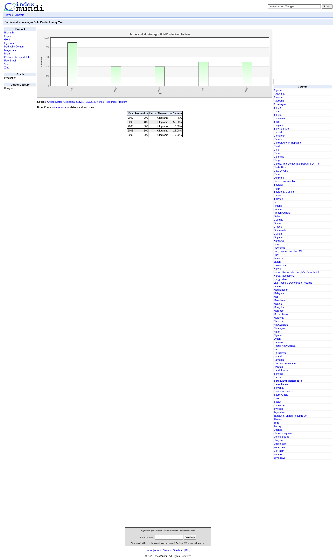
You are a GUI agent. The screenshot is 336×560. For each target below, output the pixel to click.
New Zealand (281, 324)
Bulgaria (278, 125)
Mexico (278, 303)
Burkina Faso (281, 128)
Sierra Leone (281, 384)
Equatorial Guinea (284, 191)
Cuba (277, 174)
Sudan (277, 401)
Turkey (278, 426)
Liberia (277, 286)
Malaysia (279, 293)
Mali (276, 296)
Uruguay (278, 440)
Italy (276, 254)
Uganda (278, 429)
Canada (278, 139)
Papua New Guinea (284, 345)
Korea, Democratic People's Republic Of (296, 272)
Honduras (279, 240)
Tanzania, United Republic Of (290, 415)
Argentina (279, 93)
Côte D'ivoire (281, 170)
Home (8, 14)
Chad (277, 146)
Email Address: (147, 537)
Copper (8, 36)
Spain (277, 398)
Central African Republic (287, 142)
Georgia (278, 219)
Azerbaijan (280, 104)
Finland (278, 205)
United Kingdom (283, 433)
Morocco (279, 310)
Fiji (275, 202)
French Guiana (282, 212)
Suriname (279, 405)
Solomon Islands (283, 391)
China (277, 153)
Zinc (6, 67)
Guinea (278, 233)
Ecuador (278, 184)
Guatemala (280, 230)
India (276, 244)
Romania (279, 359)
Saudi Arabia (281, 370)
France (278, 209)
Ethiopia (278, 198)
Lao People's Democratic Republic (293, 282)
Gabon (277, 216)
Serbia (277, 377)
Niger (277, 331)
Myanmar (279, 317)
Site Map (178, 550)
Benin (277, 111)
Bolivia (277, 114)
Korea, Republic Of (284, 275)
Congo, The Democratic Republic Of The (296, 163)
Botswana (279, 118)
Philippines (280, 352)
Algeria (278, 90)
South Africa (281, 394)
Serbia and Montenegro (288, 380)
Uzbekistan (280, 443)
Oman (277, 338)
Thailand (278, 419)
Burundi (278, 132)
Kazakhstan (280, 265)
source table (59, 107)
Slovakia (279, 387)
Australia (279, 100)
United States (281, 436)
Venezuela (279, 447)
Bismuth (9, 32)
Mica (7, 53)
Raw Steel (10, 60)
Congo (277, 160)
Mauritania (279, 300)
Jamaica (278, 258)
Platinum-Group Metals (17, 57)
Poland (278, 356)
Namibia (278, 321)
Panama (278, 342)
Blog (187, 550)
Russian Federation (285, 363)
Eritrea (277, 195)
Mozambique (281, 314)
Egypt (277, 188)
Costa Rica (280, 167)
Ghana (277, 223)
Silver (7, 64)
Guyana (278, 237)
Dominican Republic (285, 181)
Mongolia (279, 307)
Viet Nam (279, 450)
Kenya (277, 268)
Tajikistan (279, 412)
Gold (7, 39)
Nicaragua (279, 328)
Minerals (19, 14)
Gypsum (9, 43)
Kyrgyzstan (280, 279)
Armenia (278, 97)
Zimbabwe (279, 457)
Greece (278, 226)
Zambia (278, 454)
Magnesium (10, 50)
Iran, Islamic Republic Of (288, 251)
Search (167, 550)
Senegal (278, 373)
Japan (277, 261)
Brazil (277, 121)
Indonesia (279, 247)
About (157, 550)
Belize (277, 107)
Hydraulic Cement (14, 46)
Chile (276, 149)
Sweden (278, 408)
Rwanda (278, 366)
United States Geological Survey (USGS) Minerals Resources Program (87, 101)
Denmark (279, 177)
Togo (276, 422)
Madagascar (281, 289)
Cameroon (279, 135)
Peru (276, 349)
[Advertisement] (302, 51)
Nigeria (278, 335)
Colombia (279, 156)
